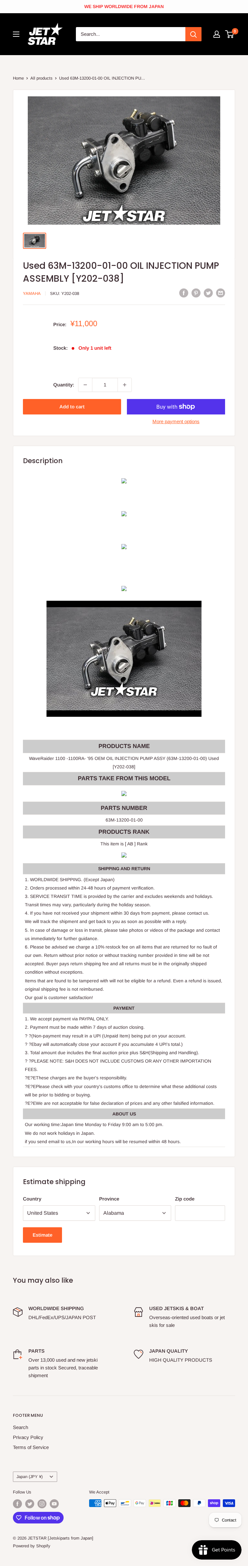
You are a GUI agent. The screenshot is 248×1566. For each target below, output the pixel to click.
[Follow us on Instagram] (41, 1503)
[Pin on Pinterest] (196, 292)
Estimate (42, 1235)
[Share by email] (220, 292)
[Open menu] (16, 34)
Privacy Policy (28, 1437)
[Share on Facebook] (183, 292)
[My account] (216, 34)
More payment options (176, 421)
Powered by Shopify (31, 1545)
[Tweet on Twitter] (208, 292)
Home (18, 78)
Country (32, 1198)
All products (41, 78)
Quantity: (63, 384)
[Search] (193, 34)
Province (109, 1198)
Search (20, 1427)
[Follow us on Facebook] (17, 1503)
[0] (230, 34)
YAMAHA (32, 293)
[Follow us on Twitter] (29, 1503)
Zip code (184, 1198)
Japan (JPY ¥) (29, 1476)
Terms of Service (31, 1447)
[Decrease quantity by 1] (85, 385)
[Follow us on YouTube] (54, 1503)
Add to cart (72, 406)
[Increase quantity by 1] (124, 385)
